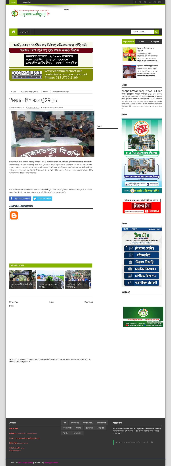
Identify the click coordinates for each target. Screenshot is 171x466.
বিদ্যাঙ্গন (65, 433)
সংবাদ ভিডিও (77, 433)
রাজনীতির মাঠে (126, 96)
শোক (132, 96)
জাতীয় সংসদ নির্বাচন (130, 101)
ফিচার (123, 101)
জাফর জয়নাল (154, 104)
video (135, 99)
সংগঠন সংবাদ (152, 94)
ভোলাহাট (134, 106)
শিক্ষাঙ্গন (159, 94)
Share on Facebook (22, 199)
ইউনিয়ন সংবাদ (125, 104)
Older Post (88, 302)
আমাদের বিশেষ (87, 423)
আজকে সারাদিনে (141, 94)
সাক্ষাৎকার (144, 96)
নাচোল (160, 104)
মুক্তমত (78, 428)
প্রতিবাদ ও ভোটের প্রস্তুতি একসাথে (147, 66)
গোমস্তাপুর (159, 99)
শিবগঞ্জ (130, 99)
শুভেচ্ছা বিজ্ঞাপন (140, 106)
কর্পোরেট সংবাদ (147, 104)
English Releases (135, 104)
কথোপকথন (89, 428)
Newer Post (13, 302)
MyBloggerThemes (51, 463)
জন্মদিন (156, 106)
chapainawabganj (155, 101)
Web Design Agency (25, 463)
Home (51, 302)
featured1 (151, 99)
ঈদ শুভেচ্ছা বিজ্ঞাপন (143, 99)
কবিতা (153, 106)
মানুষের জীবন (26, 2)
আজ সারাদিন (24, 31)
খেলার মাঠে (137, 96)
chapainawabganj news (50, 107)
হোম (64, 423)
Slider (61, 107)
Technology (147, 106)
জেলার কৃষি (125, 99)
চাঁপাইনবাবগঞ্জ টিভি (126, 106)
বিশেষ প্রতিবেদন (127, 94)
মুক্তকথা (159, 96)
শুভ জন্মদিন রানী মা (142, 101)
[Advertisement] (113, 18)
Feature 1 (152, 96)
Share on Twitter (44, 199)
